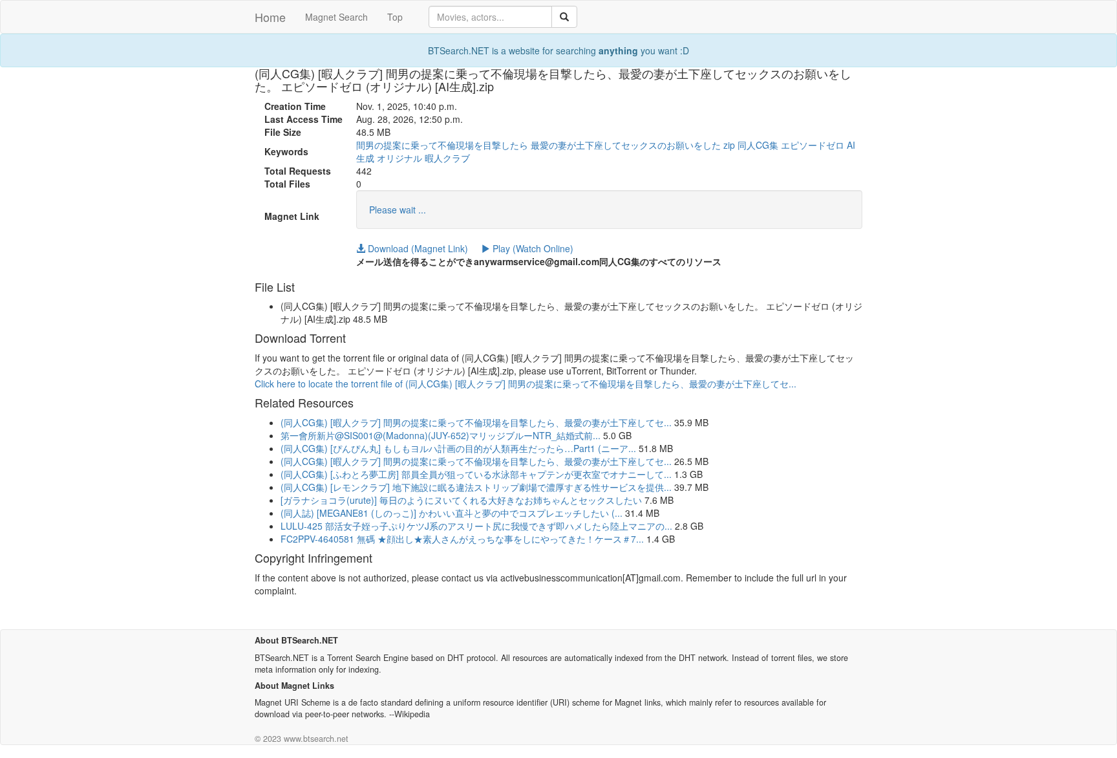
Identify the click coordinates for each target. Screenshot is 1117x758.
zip (729, 144)
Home (270, 16)
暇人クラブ (447, 157)
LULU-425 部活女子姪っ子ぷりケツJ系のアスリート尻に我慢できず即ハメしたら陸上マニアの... (476, 525)
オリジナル (399, 157)
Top (395, 16)
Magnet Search (336, 16)
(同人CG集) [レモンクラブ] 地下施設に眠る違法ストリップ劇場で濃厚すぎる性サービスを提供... (476, 487)
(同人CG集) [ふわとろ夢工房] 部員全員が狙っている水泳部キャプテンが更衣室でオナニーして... (476, 474)
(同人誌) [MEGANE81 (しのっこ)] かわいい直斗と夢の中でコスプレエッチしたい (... (451, 512)
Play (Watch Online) (531, 248)
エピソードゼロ (812, 144)
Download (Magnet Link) (416, 248)
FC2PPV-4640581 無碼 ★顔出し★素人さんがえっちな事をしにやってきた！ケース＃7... (462, 538)
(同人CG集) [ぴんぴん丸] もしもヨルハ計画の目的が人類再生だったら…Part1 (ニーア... (458, 448)
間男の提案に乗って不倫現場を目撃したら (442, 144)
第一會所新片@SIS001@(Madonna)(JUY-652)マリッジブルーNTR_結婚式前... (441, 435)
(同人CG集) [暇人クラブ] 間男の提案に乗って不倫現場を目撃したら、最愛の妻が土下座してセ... (476, 422)
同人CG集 (758, 144)
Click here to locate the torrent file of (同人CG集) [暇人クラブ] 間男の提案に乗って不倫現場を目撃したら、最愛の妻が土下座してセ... (525, 383)
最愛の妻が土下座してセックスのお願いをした (626, 144)
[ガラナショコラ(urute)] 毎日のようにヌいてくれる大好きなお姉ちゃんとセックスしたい (461, 499)
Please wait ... (397, 209)
